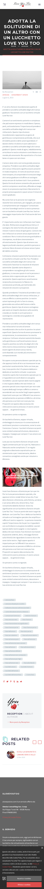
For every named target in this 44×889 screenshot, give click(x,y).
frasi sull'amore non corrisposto (16, 655)
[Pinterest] (11, 681)
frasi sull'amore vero (12, 663)
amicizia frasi (10, 600)
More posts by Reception (20, 722)
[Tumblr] (14, 681)
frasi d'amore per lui (30, 627)
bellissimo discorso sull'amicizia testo (17, 608)
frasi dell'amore (10, 631)
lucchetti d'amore (26, 667)
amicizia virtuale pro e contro (15, 604)
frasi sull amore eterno (30, 635)
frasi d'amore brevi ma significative (16, 624)
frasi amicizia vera (11, 620)
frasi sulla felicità (29, 663)
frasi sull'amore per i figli (13, 659)
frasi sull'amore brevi (27, 647)
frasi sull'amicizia (29, 639)
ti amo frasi (30, 675)
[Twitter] (7, 681)
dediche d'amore (30, 616)
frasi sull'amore (10, 647)
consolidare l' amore (19, 95)
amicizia (5, 95)
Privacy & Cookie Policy (11, 817)
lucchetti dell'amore (12, 671)
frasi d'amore (27, 620)
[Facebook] (4, 681)
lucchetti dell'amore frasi (13, 675)
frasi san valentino (11, 635)
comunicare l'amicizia (13, 616)
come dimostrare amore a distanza (17, 612)
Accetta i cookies (24, 878)
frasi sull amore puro (12, 639)
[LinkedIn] (18, 681)
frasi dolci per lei (26, 631)
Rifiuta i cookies (24, 884)
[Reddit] (21, 681)
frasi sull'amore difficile (13, 651)
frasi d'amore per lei (12, 627)
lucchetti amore (10, 667)
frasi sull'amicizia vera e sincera (15, 643)
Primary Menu (39, 4)
